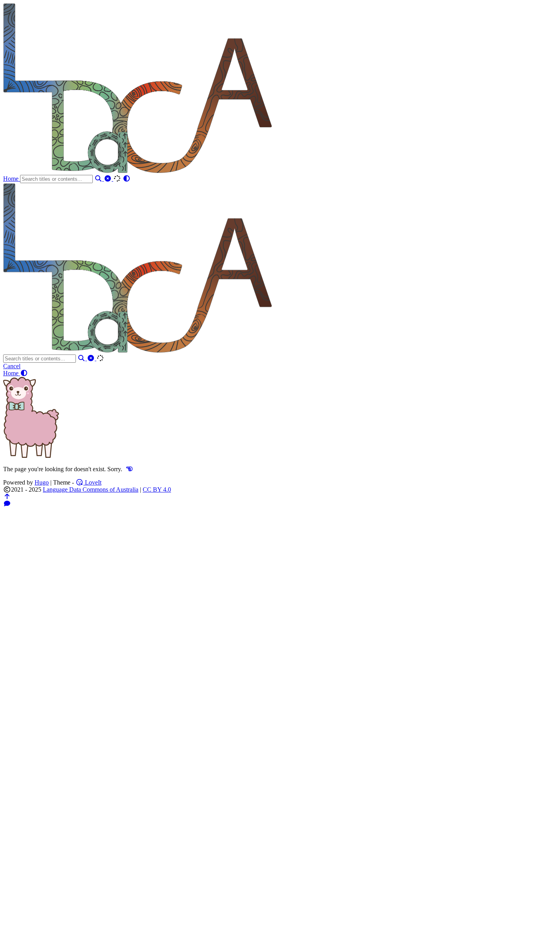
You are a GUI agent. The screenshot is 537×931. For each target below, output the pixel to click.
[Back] (129, 469)
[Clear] (108, 178)
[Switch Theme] (127, 178)
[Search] (99, 178)
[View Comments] (7, 503)
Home (11, 178)
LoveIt (92, 482)
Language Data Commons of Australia (90, 489)
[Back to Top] (7, 496)
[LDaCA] (138, 171)
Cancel (11, 366)
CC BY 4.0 (157, 489)
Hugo (42, 482)
